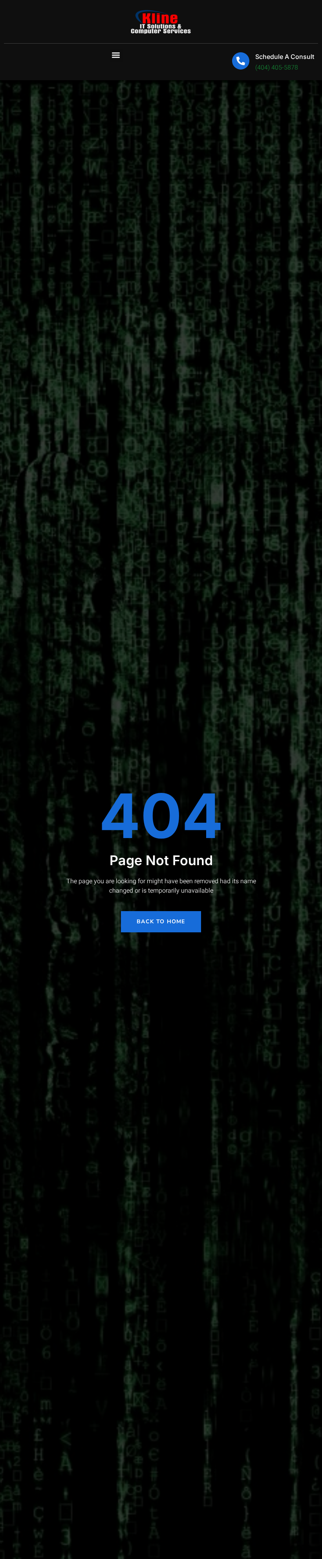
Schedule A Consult (284, 57)
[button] (116, 55)
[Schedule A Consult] (240, 61)
